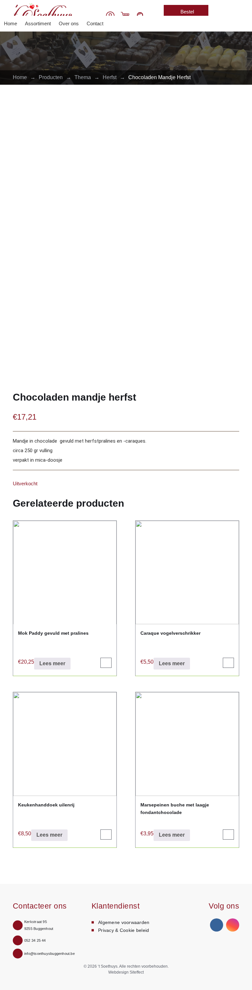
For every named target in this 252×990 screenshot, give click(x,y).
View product (109, 664)
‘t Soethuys (107, 966)
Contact (95, 23)
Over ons (69, 23)
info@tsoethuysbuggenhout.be (49, 954)
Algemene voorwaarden (124, 922)
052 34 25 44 (35, 940)
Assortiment (38, 23)
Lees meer (52, 663)
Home (10, 23)
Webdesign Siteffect (126, 972)
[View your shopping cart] (125, 15)
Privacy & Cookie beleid (123, 930)
